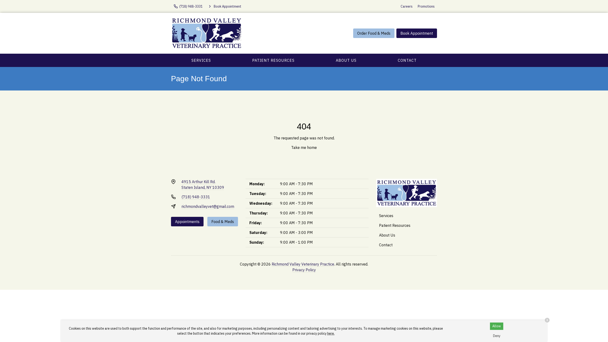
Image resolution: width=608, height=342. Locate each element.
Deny (496, 336)
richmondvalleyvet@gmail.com (207, 206)
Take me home (304, 147)
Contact (407, 60)
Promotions (426, 6)
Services (201, 60)
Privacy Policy (304, 269)
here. (331, 333)
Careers (407, 6)
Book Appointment (416, 33)
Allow (496, 326)
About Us (346, 60)
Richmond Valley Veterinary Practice (303, 264)
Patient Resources (273, 60)
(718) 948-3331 (195, 197)
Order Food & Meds (373, 33)
